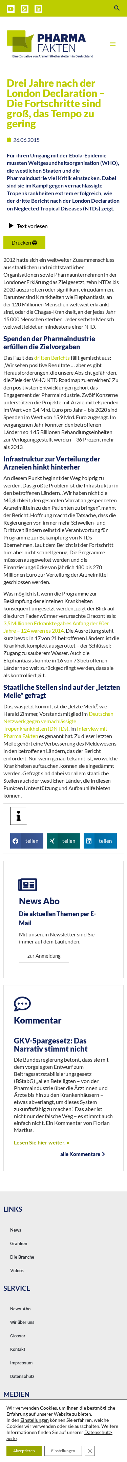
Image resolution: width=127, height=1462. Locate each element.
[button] (26, 841)
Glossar (17, 1335)
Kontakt (17, 1349)
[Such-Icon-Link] (117, 8)
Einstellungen (34, 1420)
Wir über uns (22, 1322)
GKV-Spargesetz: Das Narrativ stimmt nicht (51, 1044)
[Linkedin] (38, 9)
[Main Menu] (112, 43)
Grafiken (18, 1243)
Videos (17, 1270)
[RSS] (24, 9)
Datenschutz (22, 1376)
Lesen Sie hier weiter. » (41, 1142)
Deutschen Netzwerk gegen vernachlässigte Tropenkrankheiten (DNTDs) (58, 721)
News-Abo (20, 1308)
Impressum (21, 1362)
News (15, 1230)
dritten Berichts (52, 357)
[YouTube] (11, 9)
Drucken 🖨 (24, 242)
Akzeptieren (24, 1450)
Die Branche (22, 1257)
